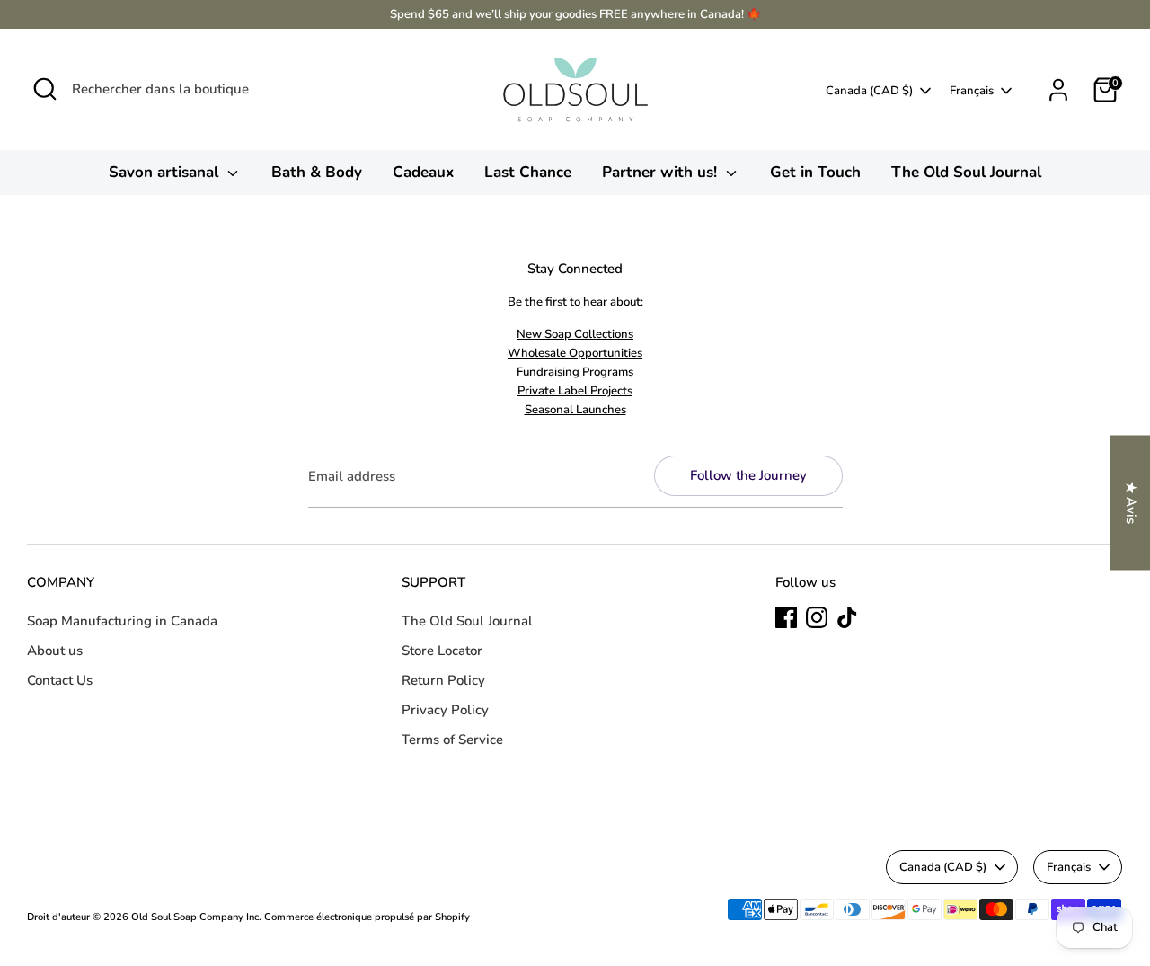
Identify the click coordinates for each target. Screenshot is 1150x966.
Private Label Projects (575, 391)
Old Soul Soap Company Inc (195, 917)
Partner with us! (661, 172)
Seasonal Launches (575, 410)
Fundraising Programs (575, 372)
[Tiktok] (847, 617)
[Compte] (1058, 90)
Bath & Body (316, 172)
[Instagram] (816, 617)
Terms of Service (452, 740)
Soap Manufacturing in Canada (122, 621)
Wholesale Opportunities (575, 353)
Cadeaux (423, 172)
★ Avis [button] (1131, 503)
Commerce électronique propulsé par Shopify (367, 917)
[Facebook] (786, 617)
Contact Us (60, 680)
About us (55, 651)
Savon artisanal (166, 172)
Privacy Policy (445, 710)
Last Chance (527, 172)
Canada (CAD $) (869, 91)
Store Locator (442, 651)
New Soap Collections (575, 334)
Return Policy (443, 680)
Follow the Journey (748, 475)
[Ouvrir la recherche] (45, 89)
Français (972, 91)
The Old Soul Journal (966, 172)
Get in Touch (815, 172)
